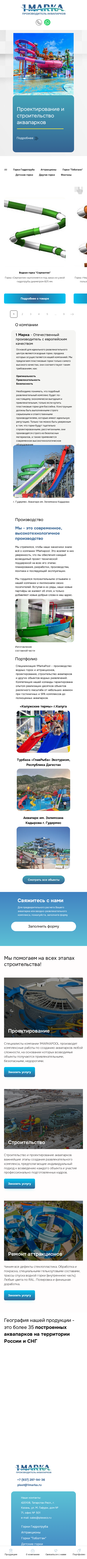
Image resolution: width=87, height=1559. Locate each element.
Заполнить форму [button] (43, 926)
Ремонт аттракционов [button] (35, 1254)
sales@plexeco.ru (40, 1517)
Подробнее (25, 138)
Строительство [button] (26, 1142)
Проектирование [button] (29, 1031)
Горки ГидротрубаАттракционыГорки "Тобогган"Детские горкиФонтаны (34, 1538)
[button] (56, 1552)
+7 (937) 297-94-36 (31, 1480)
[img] (39, 22)
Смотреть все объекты (43, 880)
